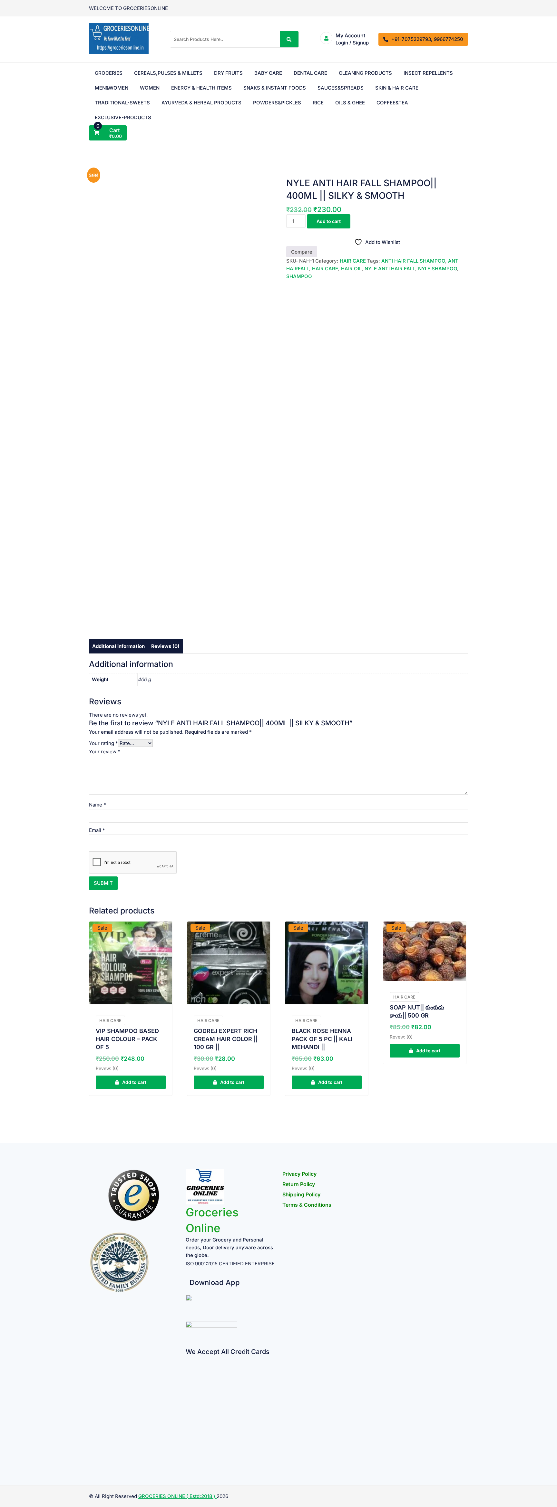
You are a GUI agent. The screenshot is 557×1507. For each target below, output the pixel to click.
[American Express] (188, 1360)
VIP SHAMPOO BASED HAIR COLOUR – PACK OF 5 (127, 1039)
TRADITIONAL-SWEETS (122, 103)
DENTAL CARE (310, 73)
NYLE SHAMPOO (437, 269)
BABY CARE (268, 73)
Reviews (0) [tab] (165, 646)
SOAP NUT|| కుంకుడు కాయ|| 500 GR (417, 1011)
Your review (104, 752)
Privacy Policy (299, 1174)
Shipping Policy (301, 1194)
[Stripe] (188, 1435)
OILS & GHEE (350, 103)
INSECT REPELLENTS (428, 73)
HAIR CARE (353, 261)
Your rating (103, 743)
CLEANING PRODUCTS (365, 73)
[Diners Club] (188, 1410)
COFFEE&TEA (392, 103)
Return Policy (298, 1184)
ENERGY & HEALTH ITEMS (201, 88)
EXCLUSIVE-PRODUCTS (123, 117)
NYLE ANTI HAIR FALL (390, 269)
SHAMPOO (299, 276)
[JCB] (188, 1448)
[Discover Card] (188, 1423)
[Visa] (188, 1385)
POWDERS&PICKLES (277, 103)
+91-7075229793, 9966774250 (427, 39)
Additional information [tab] (118, 646)
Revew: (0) (107, 1068)
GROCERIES (108, 73)
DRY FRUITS (228, 73)
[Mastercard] (188, 1372)
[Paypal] (188, 1398)
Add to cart (329, 221)
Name (97, 805)
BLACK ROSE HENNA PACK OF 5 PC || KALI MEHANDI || (322, 1039)
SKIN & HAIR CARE (396, 88)
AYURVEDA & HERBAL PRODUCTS (201, 103)
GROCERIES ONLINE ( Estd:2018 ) (177, 1496)
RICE (318, 103)
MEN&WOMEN (111, 88)
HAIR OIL (351, 269)
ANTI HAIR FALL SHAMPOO (413, 261)
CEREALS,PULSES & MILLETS (168, 73)
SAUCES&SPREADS (341, 88)
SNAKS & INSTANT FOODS (274, 88)
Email (97, 830)
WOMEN (150, 88)
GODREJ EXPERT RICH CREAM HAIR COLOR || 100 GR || (226, 1039)
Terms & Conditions (306, 1205)
